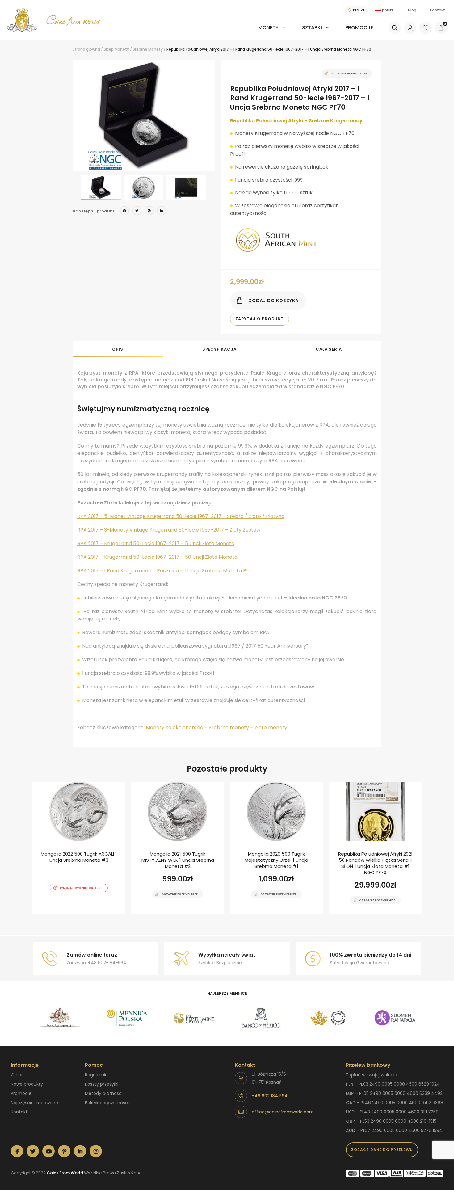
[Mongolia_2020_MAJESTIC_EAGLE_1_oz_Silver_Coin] (276, 848)
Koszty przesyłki (101, 1084)
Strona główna (86, 49)
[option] (144, 115)
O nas (17, 1075)
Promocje (359, 27)
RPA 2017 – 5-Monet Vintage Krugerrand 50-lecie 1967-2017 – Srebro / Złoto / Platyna (180, 516)
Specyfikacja (219, 349)
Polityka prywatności (107, 1103)
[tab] (118, 349)
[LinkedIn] (161, 211)
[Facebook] (124, 211)
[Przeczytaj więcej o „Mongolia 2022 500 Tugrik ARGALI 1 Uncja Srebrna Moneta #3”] (68, 913)
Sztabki (312, 27)
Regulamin (96, 1075)
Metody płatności (104, 1093)
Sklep (109, 49)
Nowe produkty (27, 1084)
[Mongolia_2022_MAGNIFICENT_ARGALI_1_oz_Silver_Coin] (78, 848)
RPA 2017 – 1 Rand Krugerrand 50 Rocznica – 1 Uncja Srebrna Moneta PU (163, 570)
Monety (268, 27)
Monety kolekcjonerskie (174, 727)
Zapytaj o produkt (259, 319)
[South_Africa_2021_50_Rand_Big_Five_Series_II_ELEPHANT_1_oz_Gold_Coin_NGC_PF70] (375, 848)
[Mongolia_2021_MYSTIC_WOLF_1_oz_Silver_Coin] (177, 848)
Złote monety (270, 727)
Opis (117, 349)
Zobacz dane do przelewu (382, 1149)
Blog (412, 10)
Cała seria (329, 349)
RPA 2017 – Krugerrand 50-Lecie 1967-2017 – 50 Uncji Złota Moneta (157, 557)
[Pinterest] (149, 211)
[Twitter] (136, 211)
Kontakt (437, 10)
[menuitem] (271, 32)
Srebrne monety (229, 727)
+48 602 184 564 (270, 1096)
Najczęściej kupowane (34, 1103)
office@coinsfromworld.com (283, 1112)
